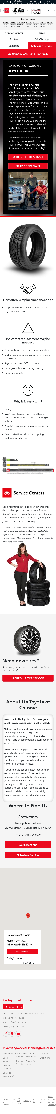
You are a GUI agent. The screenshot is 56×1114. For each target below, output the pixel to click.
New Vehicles (9, 1053)
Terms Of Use (19, 1100)
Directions (45, 1057)
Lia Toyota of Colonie (6, 1100)
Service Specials (20, 1062)
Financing (33, 1047)
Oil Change (42, 39)
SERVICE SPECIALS (28, 166)
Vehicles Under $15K (8, 1074)
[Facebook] (6, 1034)
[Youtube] (18, 1034)
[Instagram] (12, 1034)
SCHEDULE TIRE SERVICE (28, 678)
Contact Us (15, 1006)
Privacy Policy (13, 1100)
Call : (28, 53)
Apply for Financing (31, 1055)
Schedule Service (42, 46)
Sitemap (27, 1100)
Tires (42, 33)
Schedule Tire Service (28, 157)
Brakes (14, 39)
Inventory (9, 1047)
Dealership (47, 1047)
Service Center (14, 33)
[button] (28, 916)
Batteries (14, 46)
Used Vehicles (7, 1059)
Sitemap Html (35, 1100)
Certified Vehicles (7, 1067)
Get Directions (28, 845)
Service (21, 1047)
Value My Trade (30, 1062)
